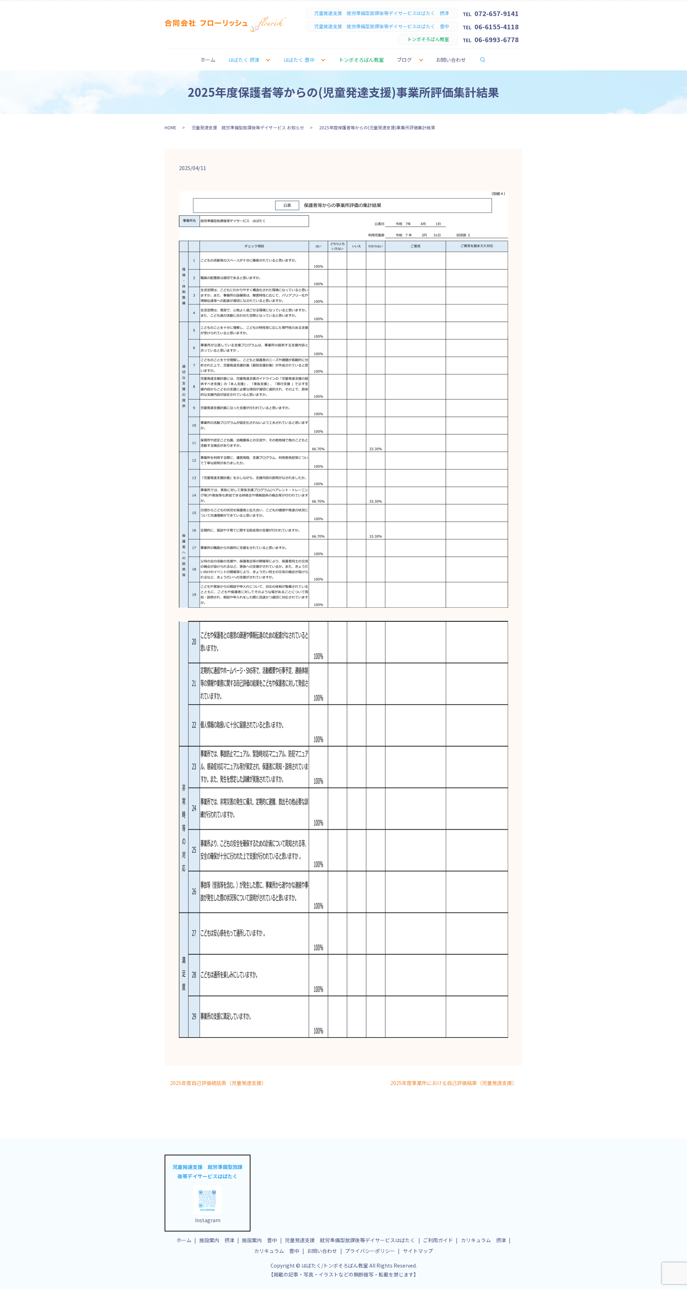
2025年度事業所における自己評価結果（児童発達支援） (453, 1083)
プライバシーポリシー (370, 1250)
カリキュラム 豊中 (276, 1250)
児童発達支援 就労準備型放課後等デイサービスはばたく (350, 1240)
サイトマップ (418, 1250)
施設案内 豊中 (259, 1240)
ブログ (404, 59)
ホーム (207, 59)
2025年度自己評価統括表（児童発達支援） (218, 1083)
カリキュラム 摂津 (483, 1240)
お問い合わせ (451, 59)
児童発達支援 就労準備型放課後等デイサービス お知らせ (247, 127)
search (487, 59)
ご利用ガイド (438, 1240)
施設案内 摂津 (216, 1240)
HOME (170, 127)
